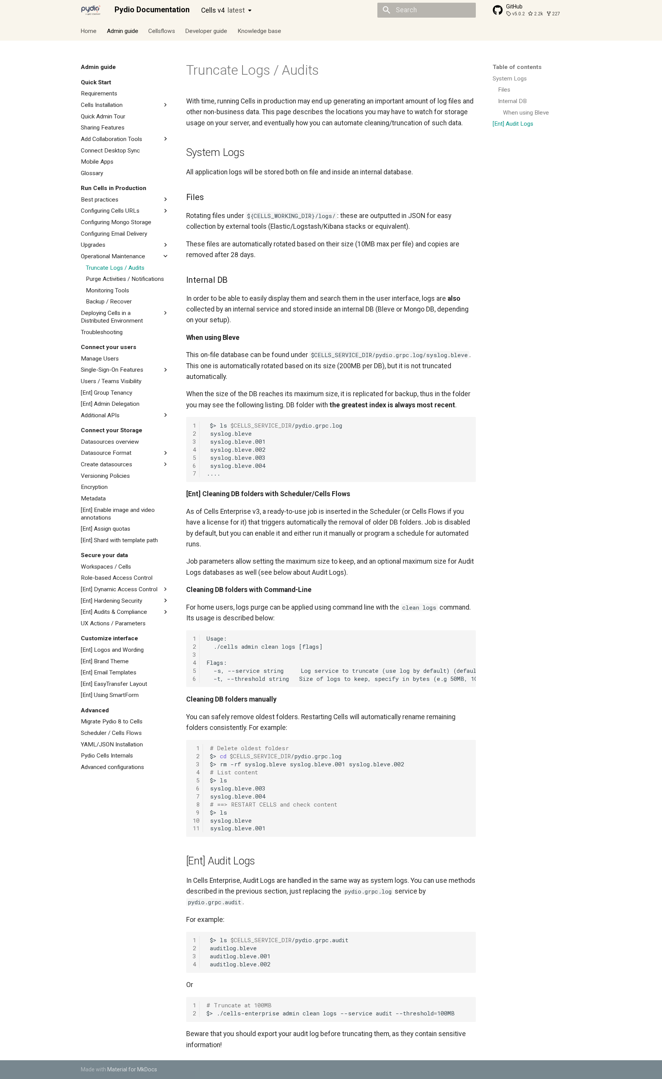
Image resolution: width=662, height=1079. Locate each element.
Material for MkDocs (132, 1069)
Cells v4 (223, 10)
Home (89, 30)
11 (196, 828)
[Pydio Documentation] (90, 10)
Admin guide (122, 30)
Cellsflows (161, 30)
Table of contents (517, 67)
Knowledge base (259, 30)
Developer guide (206, 30)
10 (196, 820)
